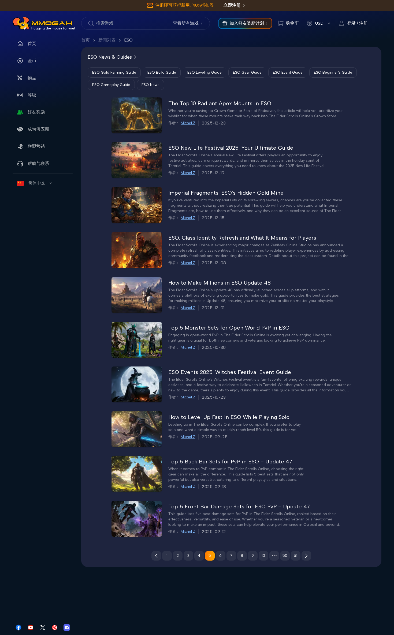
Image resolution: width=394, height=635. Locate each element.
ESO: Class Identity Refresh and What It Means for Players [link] (242, 238)
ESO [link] (128, 40)
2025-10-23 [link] (214, 397)
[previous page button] (156, 556)
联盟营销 (36, 146)
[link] (21, 23)
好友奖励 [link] (36, 112)
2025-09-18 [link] (214, 486)
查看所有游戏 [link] (186, 23)
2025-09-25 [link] (215, 436)
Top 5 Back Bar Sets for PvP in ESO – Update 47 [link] (230, 461)
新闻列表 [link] (107, 40)
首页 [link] (32, 43)
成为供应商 (38, 129)
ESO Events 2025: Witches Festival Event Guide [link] (229, 372)
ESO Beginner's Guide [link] (333, 72)
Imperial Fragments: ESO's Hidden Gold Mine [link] (226, 193)
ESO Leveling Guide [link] (204, 72)
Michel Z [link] (188, 123)
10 (263, 555)
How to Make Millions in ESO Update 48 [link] (219, 282)
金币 (32, 60)
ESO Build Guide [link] (161, 72)
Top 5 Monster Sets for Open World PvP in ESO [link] (228, 327)
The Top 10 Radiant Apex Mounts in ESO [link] (219, 103)
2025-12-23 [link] (214, 123)
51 (295, 555)
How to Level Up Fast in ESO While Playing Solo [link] (228, 417)
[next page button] (306, 556)
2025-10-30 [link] (214, 347)
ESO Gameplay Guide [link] (111, 84)
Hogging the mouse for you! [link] (53, 28)
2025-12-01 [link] (213, 307)
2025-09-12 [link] (214, 531)
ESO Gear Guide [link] (247, 72)
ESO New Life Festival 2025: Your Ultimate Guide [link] (230, 148)
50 (285, 555)
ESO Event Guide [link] (288, 72)
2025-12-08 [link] (214, 262)
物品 (32, 77)
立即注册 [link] (232, 5)
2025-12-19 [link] (213, 172)
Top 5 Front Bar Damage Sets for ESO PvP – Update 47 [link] (239, 506)
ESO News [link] (150, 84)
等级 (32, 94)
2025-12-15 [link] (213, 217)
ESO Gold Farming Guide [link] (114, 72)
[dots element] (274, 556)
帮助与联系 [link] (38, 163)
